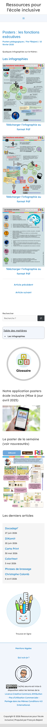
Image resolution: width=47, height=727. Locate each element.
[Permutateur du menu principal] (23, 18)
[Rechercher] (40, 318)
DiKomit (10, 538)
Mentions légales (23, 648)
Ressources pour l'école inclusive (23, 7)
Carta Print (12, 548)
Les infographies (16, 336)
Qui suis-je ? (23, 657)
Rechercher (8, 313)
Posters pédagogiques (13, 41)
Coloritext (11, 558)
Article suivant (23, 292)
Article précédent (23, 284)
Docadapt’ (11, 528)
